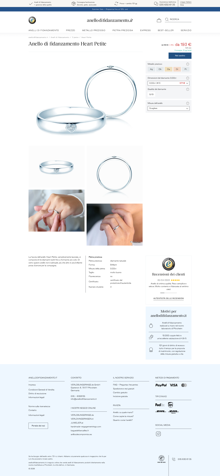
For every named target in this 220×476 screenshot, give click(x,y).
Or (177, 69)
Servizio (186, 30)
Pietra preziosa (123, 30)
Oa (168, 69)
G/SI (151, 94)
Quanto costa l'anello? (123, 420)
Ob (160, 69)
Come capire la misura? (123, 416)
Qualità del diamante (157, 89)
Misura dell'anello (155, 103)
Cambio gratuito (120, 392)
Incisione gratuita (120, 396)
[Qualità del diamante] (187, 89)
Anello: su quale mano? (123, 412)
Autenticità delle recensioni (168, 298)
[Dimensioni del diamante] (187, 78)
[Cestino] (159, 20)
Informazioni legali (36, 397)
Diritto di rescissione (37, 393)
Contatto (33, 410)
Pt (186, 69)
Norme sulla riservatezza (39, 406)
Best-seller (166, 30)
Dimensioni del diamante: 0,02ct (162, 78)
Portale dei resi (38, 426)
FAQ (182, 5)
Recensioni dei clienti (168, 274)
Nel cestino (180, 55)
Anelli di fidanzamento (44, 30)
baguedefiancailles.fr (80, 430)
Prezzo (70, 30)
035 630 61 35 (184, 459)
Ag (151, 69)
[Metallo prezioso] (187, 64)
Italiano (185, 2)
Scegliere (153, 108)
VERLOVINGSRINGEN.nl (82, 419)
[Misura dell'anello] (187, 103)
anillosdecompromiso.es (81, 434)
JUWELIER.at (77, 423)
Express (145, 30)
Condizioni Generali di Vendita (41, 390)
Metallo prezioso (93, 30)
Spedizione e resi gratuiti (123, 389)
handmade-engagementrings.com (86, 426)
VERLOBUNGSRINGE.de (82, 415)
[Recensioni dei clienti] (168, 264)
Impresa (32, 385)
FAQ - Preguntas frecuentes (125, 385)
